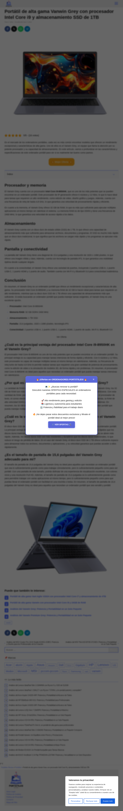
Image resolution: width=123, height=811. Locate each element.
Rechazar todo (91, 801)
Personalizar (75, 801)
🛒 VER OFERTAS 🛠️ (61, 425)
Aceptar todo (108, 801)
